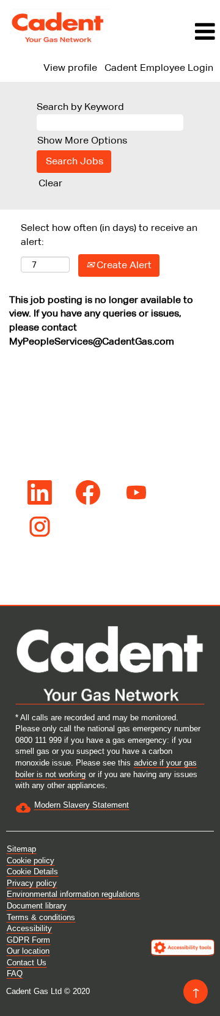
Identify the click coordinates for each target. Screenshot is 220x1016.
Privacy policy (32, 883)
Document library (37, 905)
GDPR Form (28, 940)
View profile (70, 67)
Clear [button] (50, 183)
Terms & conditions (41, 917)
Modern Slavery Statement (81, 805)
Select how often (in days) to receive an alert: (109, 234)
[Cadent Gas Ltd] (58, 27)
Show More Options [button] (82, 140)
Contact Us (26, 962)
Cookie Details (32, 871)
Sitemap (21, 848)
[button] (168, 31)
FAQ (15, 973)
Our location (28, 951)
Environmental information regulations (73, 894)
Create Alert (123, 265)
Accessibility (29, 928)
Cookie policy (30, 860)
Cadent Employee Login (159, 67)
